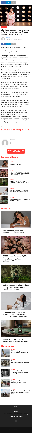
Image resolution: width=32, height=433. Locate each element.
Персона (16, 409)
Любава (12, 136)
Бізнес (16, 411)
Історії (16, 406)
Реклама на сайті (16, 416)
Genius (8, 37)
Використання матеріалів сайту (16, 414)
